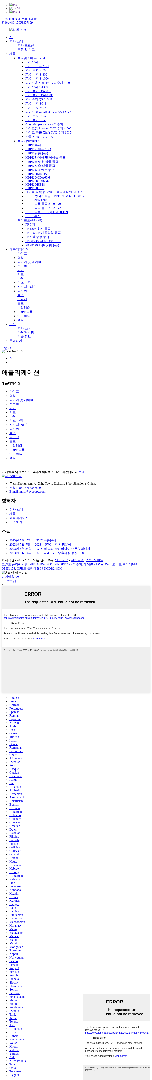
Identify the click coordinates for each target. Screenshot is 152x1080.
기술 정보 (24, 336)
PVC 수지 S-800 (36, 74)
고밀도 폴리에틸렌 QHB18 (20, 564)
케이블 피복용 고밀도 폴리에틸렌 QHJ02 (53, 192)
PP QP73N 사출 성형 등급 (43, 241)
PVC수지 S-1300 (36, 87)
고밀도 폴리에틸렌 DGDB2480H (39, 568)
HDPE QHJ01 (34, 188)
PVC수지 (31, 62)
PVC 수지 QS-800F (38, 91)
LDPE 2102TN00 (36, 200)
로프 (20, 303)
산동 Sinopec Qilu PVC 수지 (44, 124)
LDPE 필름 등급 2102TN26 (43, 208)
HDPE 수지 (33, 145)
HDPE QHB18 (35, 184)
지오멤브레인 (26, 286)
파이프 (22, 253)
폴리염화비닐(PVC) (31, 58)
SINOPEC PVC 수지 (68, 564)
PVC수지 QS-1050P (38, 99)
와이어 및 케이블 (29, 262)
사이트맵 (77, 560)
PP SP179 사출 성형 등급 (42, 245)
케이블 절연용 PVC (97, 564)
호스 (20, 295)
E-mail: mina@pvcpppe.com (19, 18)
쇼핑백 (22, 299)
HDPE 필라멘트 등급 (39, 170)
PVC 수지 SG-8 (35, 120)
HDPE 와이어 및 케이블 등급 (45, 157)
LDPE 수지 (33, 216)
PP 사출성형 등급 (37, 237)
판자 (20, 270)
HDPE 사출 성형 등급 (40, 165)
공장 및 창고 (26, 49)
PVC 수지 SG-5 (35, 107)
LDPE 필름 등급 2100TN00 (43, 203)
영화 (20, 257)
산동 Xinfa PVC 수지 (39, 136)
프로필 (22, 266)
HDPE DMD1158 (36, 174)
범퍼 (20, 320)
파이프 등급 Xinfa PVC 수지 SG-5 (48, 111)
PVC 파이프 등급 (37, 66)
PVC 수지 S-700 (36, 70)
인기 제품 (61, 560)
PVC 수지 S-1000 (37, 78)
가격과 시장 (25, 332)
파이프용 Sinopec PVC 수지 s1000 (48, 82)
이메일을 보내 (11, 576)
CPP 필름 (23, 315)
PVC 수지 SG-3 (35, 103)
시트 (20, 274)
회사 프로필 (25, 45)
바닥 (20, 278)
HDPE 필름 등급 (36, 153)
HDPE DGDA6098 (37, 177)
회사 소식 (24, 328)
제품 (13, 53)
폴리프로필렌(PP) (29, 220)
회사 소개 (16, 41)
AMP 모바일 (94, 560)
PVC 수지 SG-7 (35, 116)
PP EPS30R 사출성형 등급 (43, 232)
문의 (81, 472)
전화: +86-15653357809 (17, 22)
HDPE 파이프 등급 (38, 149)
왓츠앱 (11, 581)
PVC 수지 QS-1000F (39, 95)
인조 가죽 (24, 282)
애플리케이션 (19, 249)
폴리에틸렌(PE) (28, 141)
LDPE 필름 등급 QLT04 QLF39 (46, 212)
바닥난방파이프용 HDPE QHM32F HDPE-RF (56, 196)
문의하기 (16, 340)
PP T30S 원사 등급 (38, 228)
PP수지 (30, 224)
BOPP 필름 (24, 311)
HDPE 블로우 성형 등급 (41, 161)
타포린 (22, 291)
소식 (13, 324)
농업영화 (23, 307)
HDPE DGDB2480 (37, 181)
